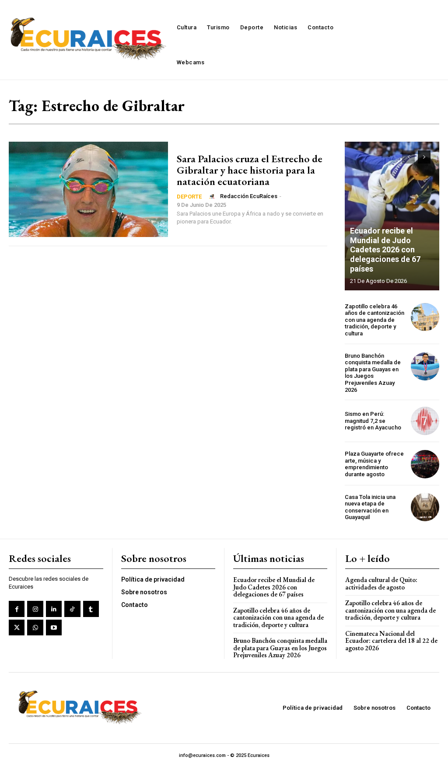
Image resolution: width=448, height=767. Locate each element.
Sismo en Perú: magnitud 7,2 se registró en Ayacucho (373, 421)
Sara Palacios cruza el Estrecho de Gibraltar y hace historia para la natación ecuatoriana (249, 170)
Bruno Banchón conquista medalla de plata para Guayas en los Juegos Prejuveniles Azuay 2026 (373, 372)
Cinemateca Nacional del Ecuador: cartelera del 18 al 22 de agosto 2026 (391, 640)
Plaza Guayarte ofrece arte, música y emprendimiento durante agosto (374, 464)
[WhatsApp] (35, 627)
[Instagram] (35, 609)
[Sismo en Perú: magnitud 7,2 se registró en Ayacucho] (425, 421)
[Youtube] (54, 627)
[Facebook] (16, 609)
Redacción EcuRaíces (248, 196)
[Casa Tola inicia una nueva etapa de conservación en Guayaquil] (425, 507)
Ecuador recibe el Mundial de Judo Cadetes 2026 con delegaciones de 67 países (385, 249)
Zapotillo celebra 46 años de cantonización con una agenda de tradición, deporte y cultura (374, 320)
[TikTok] (72, 609)
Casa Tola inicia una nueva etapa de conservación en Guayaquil (370, 507)
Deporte (189, 196)
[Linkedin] (54, 609)
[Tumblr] (91, 609)
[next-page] (424, 157)
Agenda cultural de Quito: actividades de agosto (381, 583)
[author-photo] (213, 196)
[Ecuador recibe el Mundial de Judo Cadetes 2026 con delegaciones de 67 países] (392, 216)
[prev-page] (408, 157)
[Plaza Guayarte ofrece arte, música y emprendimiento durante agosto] (425, 464)
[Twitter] (16, 627)
